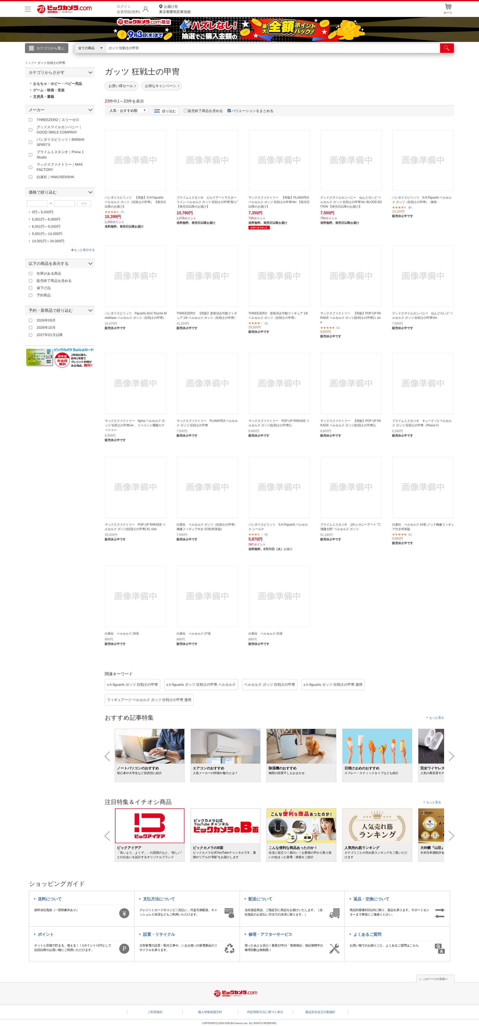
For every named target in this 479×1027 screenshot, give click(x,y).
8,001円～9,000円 (46, 226)
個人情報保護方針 (210, 1012)
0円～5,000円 (42, 212)
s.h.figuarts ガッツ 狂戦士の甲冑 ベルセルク (201, 684)
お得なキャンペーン (160, 86)
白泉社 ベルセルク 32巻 (265, 633)
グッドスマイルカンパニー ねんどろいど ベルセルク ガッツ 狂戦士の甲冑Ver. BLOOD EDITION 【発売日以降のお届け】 (351, 202)
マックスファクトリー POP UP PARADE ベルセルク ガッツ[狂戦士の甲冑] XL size (135, 527)
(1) (266, 323)
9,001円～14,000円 (47, 234)
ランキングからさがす (219, 55)
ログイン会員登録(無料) (128, 9)
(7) (122, 212)
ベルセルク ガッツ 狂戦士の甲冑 (269, 684)
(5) (266, 534)
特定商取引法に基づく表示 (265, 1012)
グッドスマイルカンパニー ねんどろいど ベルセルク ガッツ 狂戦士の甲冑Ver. (422, 316)
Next (451, 756)
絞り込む (169, 111)
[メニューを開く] (28, 9)
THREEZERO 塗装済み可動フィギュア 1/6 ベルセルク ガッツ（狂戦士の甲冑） (278, 316)
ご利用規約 (154, 1012)
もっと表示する (84, 250)
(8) (409, 207)
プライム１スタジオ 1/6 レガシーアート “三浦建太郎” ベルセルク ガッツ (350, 527)
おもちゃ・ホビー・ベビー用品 (57, 84)
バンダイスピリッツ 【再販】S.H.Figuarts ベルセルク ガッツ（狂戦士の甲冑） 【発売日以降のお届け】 (135, 202)
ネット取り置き (304, 55)
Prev (107, 756)
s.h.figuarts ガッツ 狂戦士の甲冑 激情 (333, 684)
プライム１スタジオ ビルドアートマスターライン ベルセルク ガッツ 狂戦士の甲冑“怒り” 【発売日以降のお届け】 (207, 202)
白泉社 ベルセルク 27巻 (194, 633)
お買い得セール (121, 86)
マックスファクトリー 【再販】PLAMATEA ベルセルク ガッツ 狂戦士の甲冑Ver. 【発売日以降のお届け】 (279, 202)
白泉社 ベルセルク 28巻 (122, 633)
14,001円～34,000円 (48, 241)
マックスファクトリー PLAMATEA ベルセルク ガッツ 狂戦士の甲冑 (207, 423)
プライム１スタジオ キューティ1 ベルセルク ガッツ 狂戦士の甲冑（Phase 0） (422, 423)
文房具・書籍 (43, 97)
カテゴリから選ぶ (50, 48)
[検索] (447, 48)
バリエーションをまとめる (252, 111)
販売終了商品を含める (205, 111)
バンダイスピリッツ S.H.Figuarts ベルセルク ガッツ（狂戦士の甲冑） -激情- (422, 200)
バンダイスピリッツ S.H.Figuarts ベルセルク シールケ (278, 527)
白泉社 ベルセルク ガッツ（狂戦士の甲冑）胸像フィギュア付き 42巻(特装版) (207, 527)
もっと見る (436, 717)
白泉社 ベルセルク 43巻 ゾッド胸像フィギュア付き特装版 (423, 527)
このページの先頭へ (435, 978)
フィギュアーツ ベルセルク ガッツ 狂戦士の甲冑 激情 (149, 700)
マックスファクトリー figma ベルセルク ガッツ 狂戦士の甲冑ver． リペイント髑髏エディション (135, 425)
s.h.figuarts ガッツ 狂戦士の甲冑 (132, 684)
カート (448, 12)
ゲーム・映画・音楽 (49, 90)
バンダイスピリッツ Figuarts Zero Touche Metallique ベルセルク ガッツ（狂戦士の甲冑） (136, 316)
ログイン (132, 56)
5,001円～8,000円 (46, 219)
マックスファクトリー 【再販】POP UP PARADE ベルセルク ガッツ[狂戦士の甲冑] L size (350, 318)
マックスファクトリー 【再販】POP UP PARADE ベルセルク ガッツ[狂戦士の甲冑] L (350, 423)
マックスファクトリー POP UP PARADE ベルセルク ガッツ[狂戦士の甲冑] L (278, 423)
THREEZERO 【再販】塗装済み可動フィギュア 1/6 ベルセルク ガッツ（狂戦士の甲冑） (207, 316)
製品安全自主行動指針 (320, 1012)
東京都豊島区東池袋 (175, 9)
